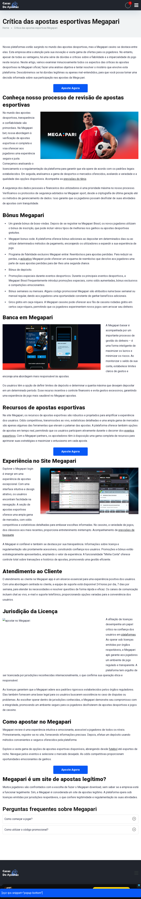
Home (6, 28)
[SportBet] (11, 5)
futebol (113, 749)
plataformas (128, 634)
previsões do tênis (75, 179)
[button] (70, 819)
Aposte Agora (70, 88)
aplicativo (26, 258)
